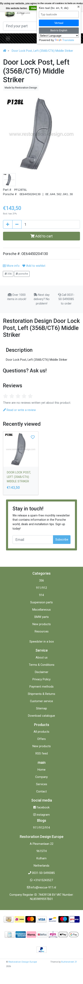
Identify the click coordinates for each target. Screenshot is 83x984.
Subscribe (61, 539)
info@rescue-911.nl (43, 887)
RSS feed (41, 753)
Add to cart (43, 236)
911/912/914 (41, 827)
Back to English (58, 30)
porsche (23, 273)
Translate (68, 40)
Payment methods (41, 686)
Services (41, 784)
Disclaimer (41, 672)
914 (41, 595)
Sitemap (41, 708)
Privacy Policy (41, 679)
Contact (41, 791)
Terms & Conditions (41, 665)
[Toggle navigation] (8, 38)
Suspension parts (41, 602)
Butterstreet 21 (69, 961)
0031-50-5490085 (43, 873)
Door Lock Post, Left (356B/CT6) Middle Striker (42, 51)
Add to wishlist (35, 266)
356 (9, 273)
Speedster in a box (41, 641)
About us (42, 657)
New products (41, 624)
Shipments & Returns (41, 694)
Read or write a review (21, 410)
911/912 (41, 588)
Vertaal (58, 22)
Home (41, 769)
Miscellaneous (41, 609)
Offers (41, 739)
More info (12, 266)
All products (41, 731)
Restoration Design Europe (22, 961)
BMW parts (41, 617)
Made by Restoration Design (21, 87)
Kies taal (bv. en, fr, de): (54, 7)
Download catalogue (41, 715)
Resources (42, 631)
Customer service (41, 701)
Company (41, 777)
